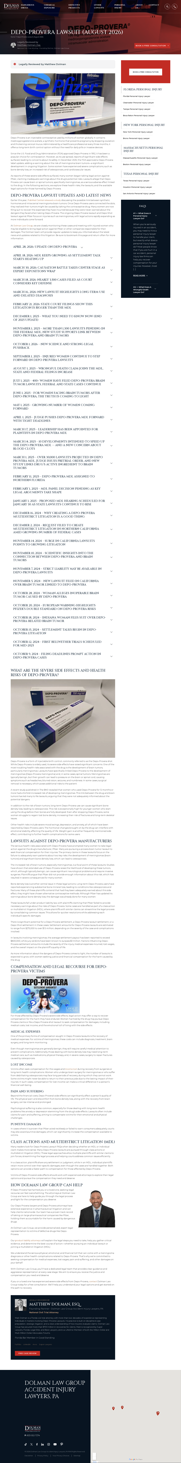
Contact (154, 5)
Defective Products (74, 6)
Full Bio (18, 1344)
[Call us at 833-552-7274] (174, 6)
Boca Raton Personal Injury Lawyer (139, 115)
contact (93, 1281)
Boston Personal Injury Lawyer (137, 164)
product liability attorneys (28, 1240)
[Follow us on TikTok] (26, 1444)
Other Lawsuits (99, 6)
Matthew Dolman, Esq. (29, 45)
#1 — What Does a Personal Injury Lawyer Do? (142, 216)
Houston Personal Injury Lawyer (137, 187)
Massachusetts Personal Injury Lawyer (140, 158)
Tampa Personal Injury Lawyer (136, 109)
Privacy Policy (42, 1456)
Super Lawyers (45, 1344)
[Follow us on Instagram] (48, 1444)
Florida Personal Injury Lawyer (136, 96)
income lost (71, 1069)
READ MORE (139, 275)
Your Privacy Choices (61, 1456)
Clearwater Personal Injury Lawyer (138, 103)
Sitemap (77, 1456)
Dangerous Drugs (27, 6)
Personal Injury (119, 6)
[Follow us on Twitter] (31, 1444)
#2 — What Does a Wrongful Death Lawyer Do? (142, 289)
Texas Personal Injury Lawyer (136, 181)
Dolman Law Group (23, 226)
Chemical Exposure (49, 6)
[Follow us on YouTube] (55, 1444)
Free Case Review (27, 1353)
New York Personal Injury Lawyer (138, 132)
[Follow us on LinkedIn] (42, 1444)
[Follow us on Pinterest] (61, 1444)
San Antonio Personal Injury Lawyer (139, 193)
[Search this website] (167, 6)
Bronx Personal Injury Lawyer (136, 138)
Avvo (35, 1344)
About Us (139, 6)
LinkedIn (27, 1344)
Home (13, 37)
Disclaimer (29, 1456)
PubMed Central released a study (44, 200)
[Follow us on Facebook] (37, 1444)
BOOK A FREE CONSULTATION (151, 46)
